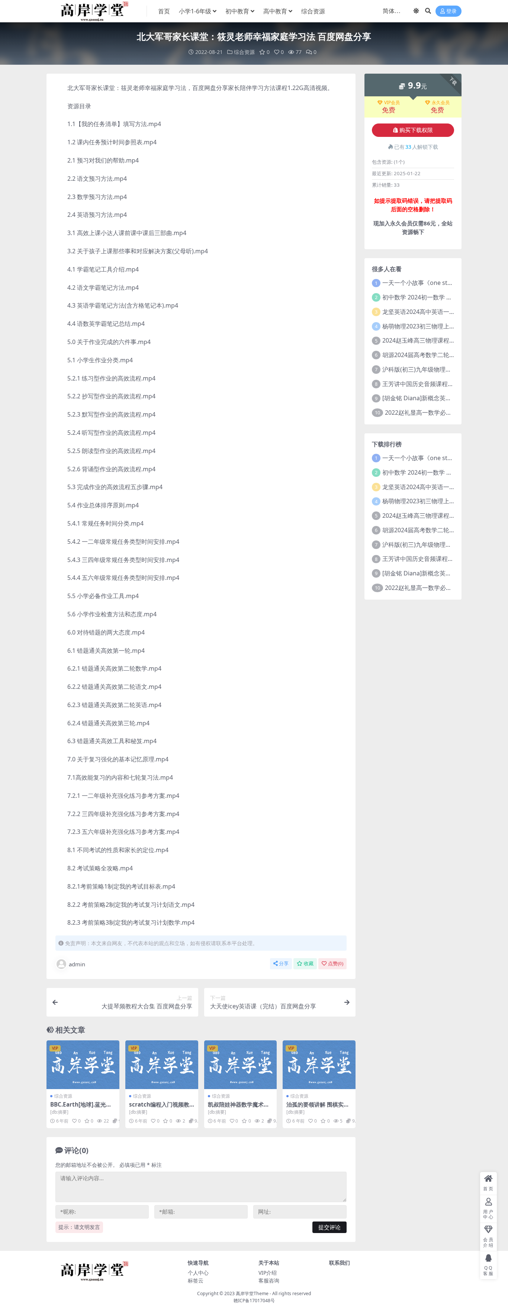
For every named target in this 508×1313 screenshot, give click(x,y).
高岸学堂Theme (252, 1293)
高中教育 (275, 11)
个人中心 (198, 1272)
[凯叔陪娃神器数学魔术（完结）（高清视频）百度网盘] (240, 1064)
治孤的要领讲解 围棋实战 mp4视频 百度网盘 (317, 1108)
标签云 (195, 1280)
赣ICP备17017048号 (254, 1300)
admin (77, 964)
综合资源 (313, 11)
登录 (451, 11)
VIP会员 (392, 102)
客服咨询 (268, 1280)
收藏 (309, 963)
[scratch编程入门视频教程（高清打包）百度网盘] (161, 1064)
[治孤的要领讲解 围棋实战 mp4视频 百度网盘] (319, 1064)
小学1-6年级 (195, 11)
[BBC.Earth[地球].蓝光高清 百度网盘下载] (82, 1064)
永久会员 (441, 102)
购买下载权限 (416, 130)
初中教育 (237, 11)
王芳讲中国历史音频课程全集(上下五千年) (437, 384)
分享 (284, 963)
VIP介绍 (267, 1272)
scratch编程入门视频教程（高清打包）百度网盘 (159, 1108)
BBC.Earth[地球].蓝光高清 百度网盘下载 (81, 1108)
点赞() (335, 963)
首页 (164, 11)
